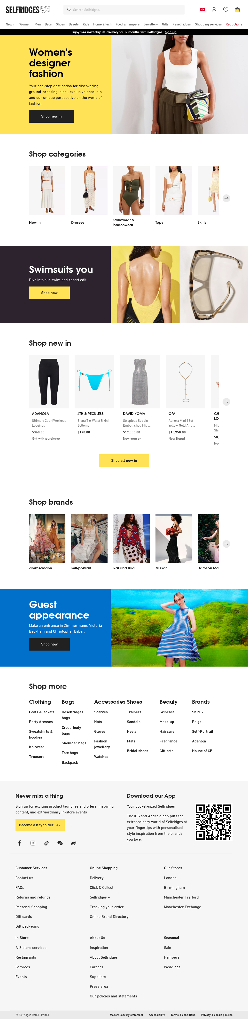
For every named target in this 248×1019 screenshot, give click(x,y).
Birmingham (174, 887)
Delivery (97, 878)
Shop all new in (124, 460)
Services (23, 967)
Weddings (172, 967)
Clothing (40, 702)
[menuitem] (11, 24)
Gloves (100, 731)
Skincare (167, 712)
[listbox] (124, 198)
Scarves (101, 712)
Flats (131, 741)
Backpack (70, 762)
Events (21, 976)
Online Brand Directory (109, 916)
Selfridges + (100, 897)
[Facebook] (19, 846)
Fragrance (168, 741)
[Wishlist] (226, 10)
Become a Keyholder (36, 825)
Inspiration (99, 947)
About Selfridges (104, 957)
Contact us (24, 878)
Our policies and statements (113, 996)
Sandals (133, 721)
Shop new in (51, 116)
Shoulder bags (74, 743)
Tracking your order (107, 907)
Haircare (167, 731)
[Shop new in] (165, 84)
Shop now (49, 292)
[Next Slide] (226, 198)
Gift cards (24, 916)
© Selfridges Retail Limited (32, 1015)
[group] (124, 402)
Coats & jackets (41, 712)
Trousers (37, 756)
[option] (47, 198)
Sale (167, 947)
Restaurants (26, 957)
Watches (101, 756)
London (170, 878)
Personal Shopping (31, 907)
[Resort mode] (165, 628)
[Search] (69, 10)
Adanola (199, 741)
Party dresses (41, 721)
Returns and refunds (33, 897)
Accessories (109, 702)
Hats (98, 721)
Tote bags (70, 752)
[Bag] (237, 10)
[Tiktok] (46, 846)
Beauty (169, 702)
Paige (197, 721)
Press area (99, 986)
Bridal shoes (137, 750)
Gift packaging (27, 926)
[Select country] (202, 10)
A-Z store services (31, 947)
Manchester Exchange (182, 907)
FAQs (20, 887)
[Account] (214, 10)
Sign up (171, 32)
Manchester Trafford (181, 897)
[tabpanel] (124, 84)
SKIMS (197, 712)
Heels (132, 731)
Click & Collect (101, 887)
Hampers (171, 957)
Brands (201, 702)
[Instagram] (33, 846)
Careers (96, 967)
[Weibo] (74, 846)
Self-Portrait (202, 731)
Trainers (134, 712)
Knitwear (36, 747)
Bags (68, 702)
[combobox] (128, 9)
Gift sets (166, 750)
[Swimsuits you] (165, 284)
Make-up (167, 721)
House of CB (202, 750)
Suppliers (98, 976)
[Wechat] (60, 846)
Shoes (134, 702)
